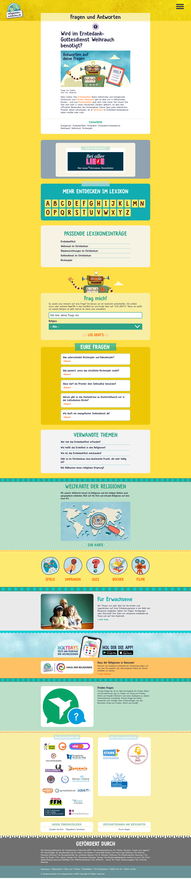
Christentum (95, 26)
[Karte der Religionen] (95, 521)
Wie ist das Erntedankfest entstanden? (81, 453)
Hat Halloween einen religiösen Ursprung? (82, 467)
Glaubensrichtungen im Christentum (79, 250)
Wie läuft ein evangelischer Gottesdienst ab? (86, 413)
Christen (80, 99)
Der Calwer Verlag (64, 857)
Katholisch (76, 128)
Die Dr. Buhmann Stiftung (105, 855)
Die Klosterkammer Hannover (130, 855)
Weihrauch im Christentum (74, 246)
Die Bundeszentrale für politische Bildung (75, 855)
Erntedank (92, 125)
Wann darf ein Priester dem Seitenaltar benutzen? (89, 383)
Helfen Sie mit (116, 869)
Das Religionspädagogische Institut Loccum (122, 857)
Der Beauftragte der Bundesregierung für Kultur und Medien (67, 852)
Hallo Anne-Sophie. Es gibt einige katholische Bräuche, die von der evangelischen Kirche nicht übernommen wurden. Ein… (67, 404)
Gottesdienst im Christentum (76, 255)
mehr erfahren (105, 674)
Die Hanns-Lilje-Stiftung (122, 852)
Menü (180, 6)
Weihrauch (89, 99)
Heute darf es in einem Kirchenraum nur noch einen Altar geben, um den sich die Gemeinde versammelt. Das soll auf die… (67, 387)
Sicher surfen (130, 869)
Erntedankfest (84, 97)
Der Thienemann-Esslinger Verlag (88, 857)
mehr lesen (103, 619)
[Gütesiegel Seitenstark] (111, 754)
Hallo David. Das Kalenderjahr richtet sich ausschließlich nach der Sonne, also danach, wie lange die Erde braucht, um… (67, 361)
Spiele (50, 579)
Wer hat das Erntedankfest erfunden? (81, 441)
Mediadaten (87, 869)
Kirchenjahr (87, 128)
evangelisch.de (67, 874)
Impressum (45, 869)
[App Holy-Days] (95, 645)
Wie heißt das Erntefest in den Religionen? (83, 447)
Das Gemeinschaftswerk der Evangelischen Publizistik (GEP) (66, 850)
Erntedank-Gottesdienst (109, 125)
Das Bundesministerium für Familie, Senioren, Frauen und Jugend (120, 850)
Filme (140, 579)
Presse (77, 869)
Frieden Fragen (105, 687)
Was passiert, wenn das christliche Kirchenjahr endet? (91, 370)
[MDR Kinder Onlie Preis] (119, 781)
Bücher (118, 579)
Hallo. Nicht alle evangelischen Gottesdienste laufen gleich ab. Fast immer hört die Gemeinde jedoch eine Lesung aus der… (67, 417)
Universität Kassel (103, 852)
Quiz (95, 579)
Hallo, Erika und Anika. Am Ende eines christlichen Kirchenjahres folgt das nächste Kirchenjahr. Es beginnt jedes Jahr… (67, 374)
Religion (53, 321)
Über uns (68, 869)
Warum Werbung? (95, 148)
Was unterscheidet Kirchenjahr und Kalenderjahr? (88, 357)
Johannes (72, 92)
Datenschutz (57, 869)
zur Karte (95, 545)
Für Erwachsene (101, 869)
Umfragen (73, 579)
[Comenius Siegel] (138, 754)
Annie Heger (124, 829)
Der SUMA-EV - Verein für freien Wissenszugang (113, 860)
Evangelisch (66, 125)
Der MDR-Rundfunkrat (80, 860)
